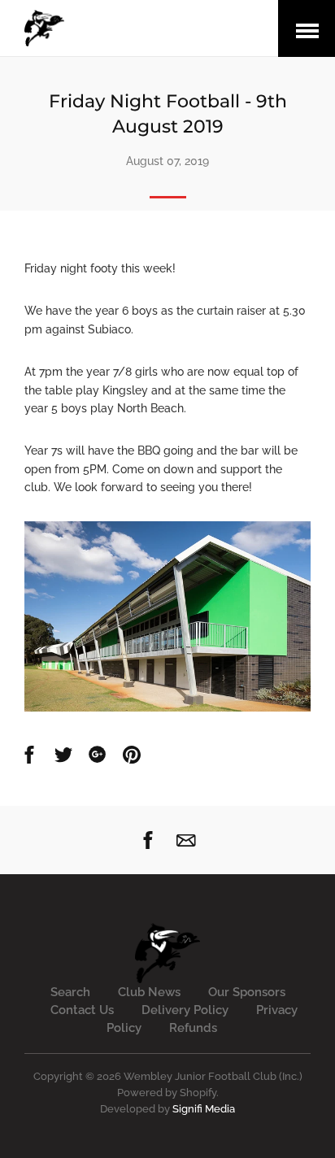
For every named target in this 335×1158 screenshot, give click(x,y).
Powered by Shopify (166, 1092)
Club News (149, 992)
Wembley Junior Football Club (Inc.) (213, 1076)
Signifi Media (203, 1109)
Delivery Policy (184, 1010)
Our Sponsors (246, 992)
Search (70, 992)
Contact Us (82, 1010)
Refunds (193, 1028)
